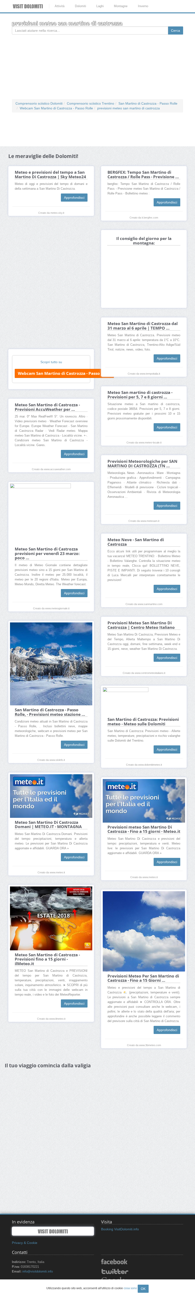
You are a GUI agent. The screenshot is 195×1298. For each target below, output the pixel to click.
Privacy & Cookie (24, 1243)
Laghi (100, 6)
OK (143, 1289)
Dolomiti (80, 6)
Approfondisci (74, 197)
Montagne (120, 6)
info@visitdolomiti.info (37, 1271)
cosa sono (130, 1288)
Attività (59, 6)
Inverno (143, 6)
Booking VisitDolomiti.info (120, 1229)
